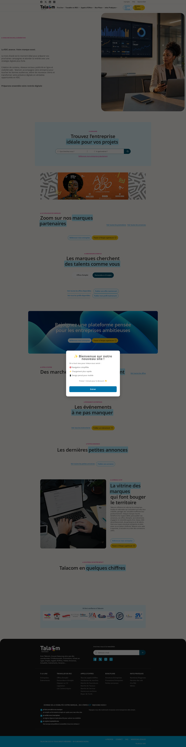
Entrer (93, 389)
